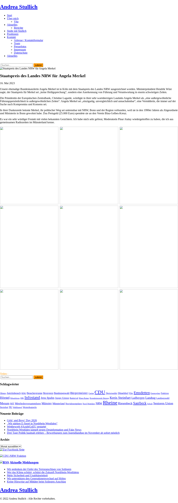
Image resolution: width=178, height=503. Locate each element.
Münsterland (58, 403)
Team (17, 43)
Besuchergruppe (34, 393)
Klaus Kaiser (84, 398)
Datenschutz (20, 52)
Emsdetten (142, 392)
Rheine (110, 402)
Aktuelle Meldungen (24, 462)
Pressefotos (20, 46)
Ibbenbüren (15, 398)
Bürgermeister (79, 393)
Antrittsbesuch (14, 393)
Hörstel (5, 397)
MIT (12, 403)
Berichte (18, 27)
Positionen (12, 34)
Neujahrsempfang (73, 403)
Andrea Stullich (19, 7)
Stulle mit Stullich (16, 30)
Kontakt (11, 37)
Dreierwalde (111, 393)
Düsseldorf (123, 393)
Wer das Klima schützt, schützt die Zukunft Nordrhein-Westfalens (43, 472)
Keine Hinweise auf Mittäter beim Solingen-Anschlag (36, 481)
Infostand (32, 397)
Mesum (4, 403)
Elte (131, 393)
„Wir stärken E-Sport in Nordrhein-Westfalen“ (32, 423)
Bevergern (48, 393)
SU (10, 407)
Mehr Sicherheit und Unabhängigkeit (27, 475)
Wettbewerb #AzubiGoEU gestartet (26, 426)
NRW (99, 403)
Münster (47, 403)
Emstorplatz (155, 393)
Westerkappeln (30, 407)
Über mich (13, 18)
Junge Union (62, 397)
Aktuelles (12, 24)
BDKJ (23, 393)
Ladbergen (138, 397)
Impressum (20, 49)
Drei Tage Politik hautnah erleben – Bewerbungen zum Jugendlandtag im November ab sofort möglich (63, 432)
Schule (150, 404)
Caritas (91, 393)
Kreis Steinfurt (120, 397)
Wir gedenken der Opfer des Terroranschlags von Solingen (39, 469)
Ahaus (3, 393)
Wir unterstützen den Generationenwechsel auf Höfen (36, 478)
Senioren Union (163, 403)
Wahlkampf (17, 407)
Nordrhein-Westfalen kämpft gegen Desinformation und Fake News (44, 429)
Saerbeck (140, 403)
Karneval (74, 398)
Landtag (150, 397)
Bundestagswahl (62, 393)
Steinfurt (4, 407)
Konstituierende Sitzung (99, 398)
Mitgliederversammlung (28, 403)
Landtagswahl (162, 398)
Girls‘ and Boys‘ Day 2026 (22, 420)
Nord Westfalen (89, 404)
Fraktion (165, 393)
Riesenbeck (125, 403)
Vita (16, 21)
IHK (22, 398)
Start (9, 15)
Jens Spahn (47, 397)
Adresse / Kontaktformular (28, 40)
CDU (100, 392)
